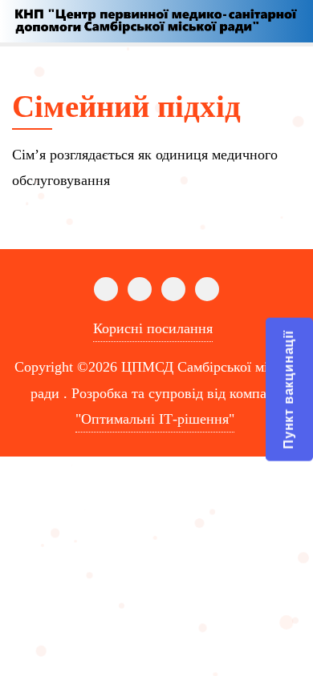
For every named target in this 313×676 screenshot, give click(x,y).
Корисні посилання (153, 328)
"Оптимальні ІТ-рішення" (154, 419)
